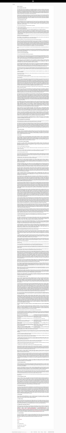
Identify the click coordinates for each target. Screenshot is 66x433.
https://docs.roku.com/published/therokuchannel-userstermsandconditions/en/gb (26, 408)
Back (14, 4)
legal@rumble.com (19, 419)
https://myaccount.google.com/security (37, 410)
